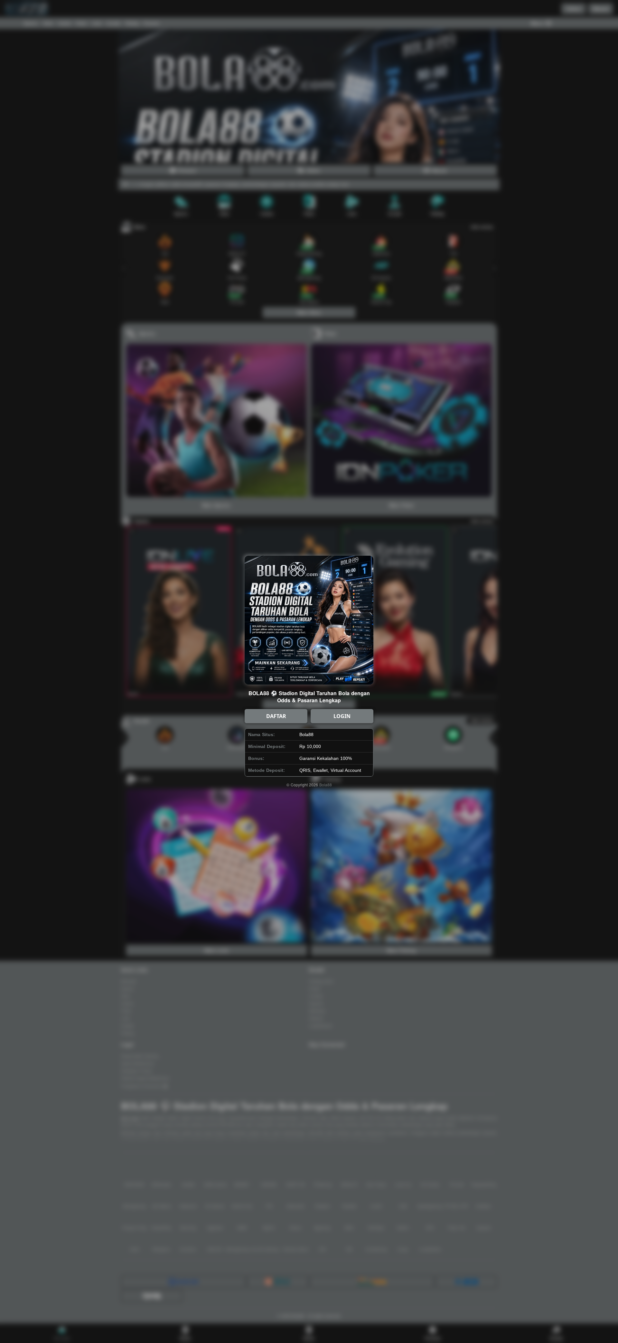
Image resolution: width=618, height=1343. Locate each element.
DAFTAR (276, 716)
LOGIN (342, 716)
